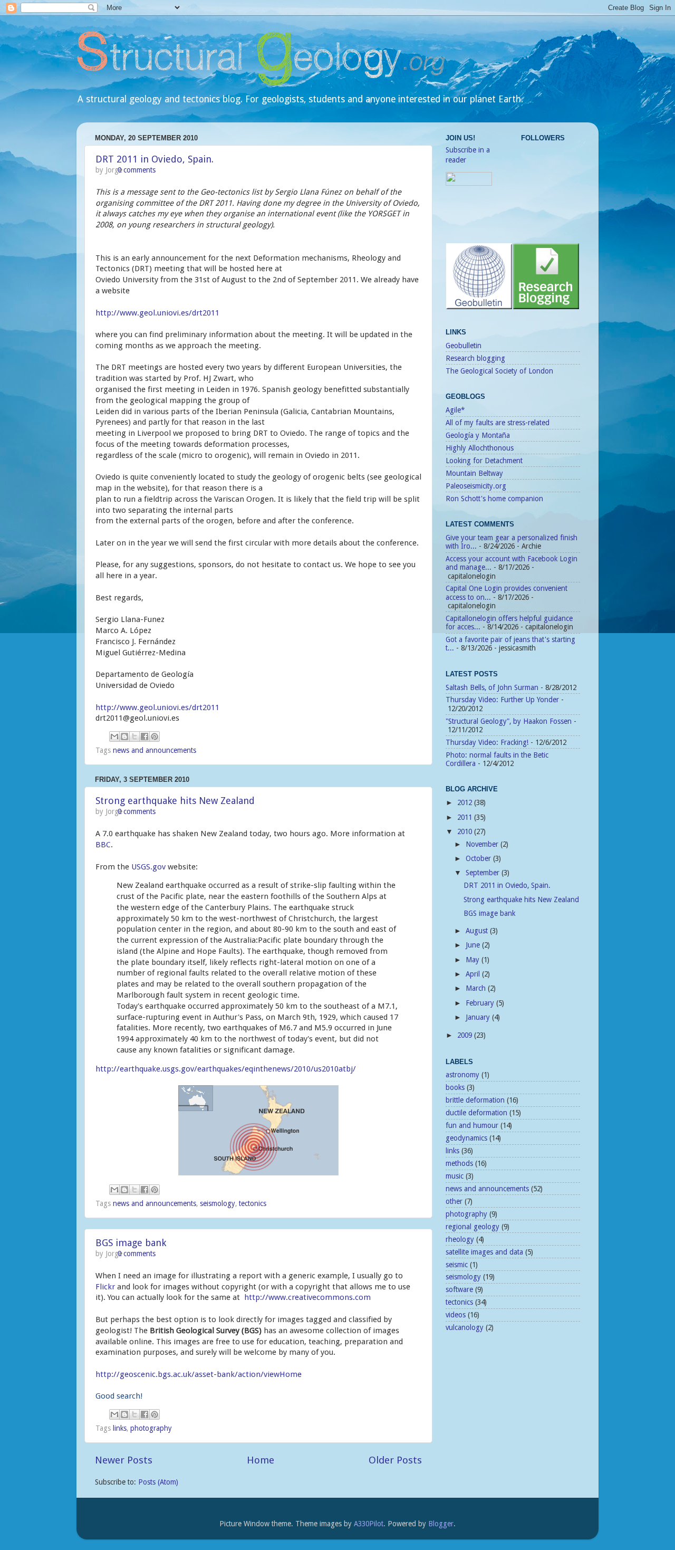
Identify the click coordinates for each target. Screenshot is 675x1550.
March (477, 988)
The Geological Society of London (499, 371)
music (455, 1176)
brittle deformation (475, 1100)
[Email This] (114, 736)
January (479, 1017)
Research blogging (475, 358)
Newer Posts (123, 1460)
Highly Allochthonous (480, 448)
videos (456, 1314)
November (483, 844)
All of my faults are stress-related (497, 422)
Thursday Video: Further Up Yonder (502, 699)
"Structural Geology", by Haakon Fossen (509, 721)
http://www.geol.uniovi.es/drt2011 (157, 313)
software (459, 1289)
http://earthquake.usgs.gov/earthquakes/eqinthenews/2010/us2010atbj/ (225, 1069)
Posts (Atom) (158, 1482)
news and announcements (154, 750)
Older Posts (395, 1460)
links (120, 1428)
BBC (103, 844)
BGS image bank (130, 1242)
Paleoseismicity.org (476, 486)
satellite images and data (484, 1252)
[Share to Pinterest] (154, 736)
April (474, 974)
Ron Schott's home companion (494, 498)
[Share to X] (134, 736)
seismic (457, 1264)
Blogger (441, 1523)
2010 (465, 831)
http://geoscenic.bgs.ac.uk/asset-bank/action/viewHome (198, 1374)
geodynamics (466, 1138)
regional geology (472, 1226)
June (474, 945)
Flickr (105, 1286)
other (454, 1201)
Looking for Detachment (484, 460)
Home (260, 1460)
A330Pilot (368, 1523)
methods (459, 1163)
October (479, 858)
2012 (465, 802)
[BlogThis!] (124, 736)
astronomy (462, 1074)
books (455, 1087)
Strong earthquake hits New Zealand (175, 800)
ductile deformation (476, 1112)
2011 (465, 817)
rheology (460, 1239)
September (484, 872)
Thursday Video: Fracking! (487, 742)
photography (151, 1428)
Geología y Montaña (478, 435)
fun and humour (472, 1125)
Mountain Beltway (474, 473)
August (478, 930)
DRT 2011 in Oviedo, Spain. (154, 159)
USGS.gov (148, 867)
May (473, 959)
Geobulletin (463, 345)
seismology (217, 1203)
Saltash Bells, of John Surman (492, 687)
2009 (465, 1035)
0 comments (137, 170)
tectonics (252, 1203)
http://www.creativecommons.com (307, 1297)
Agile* (455, 410)
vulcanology (465, 1327)
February (481, 1003)
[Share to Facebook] (144, 736)
